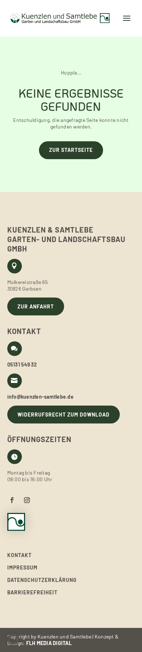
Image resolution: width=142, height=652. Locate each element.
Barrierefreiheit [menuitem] (32, 592)
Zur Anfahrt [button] (35, 306)
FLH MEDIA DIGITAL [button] (49, 643)
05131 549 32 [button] (22, 364)
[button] (63, 18)
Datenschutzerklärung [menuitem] (42, 580)
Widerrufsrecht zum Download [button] (63, 414)
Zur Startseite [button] (71, 150)
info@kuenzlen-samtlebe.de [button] (40, 397)
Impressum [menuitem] (22, 567)
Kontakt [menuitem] (19, 555)
